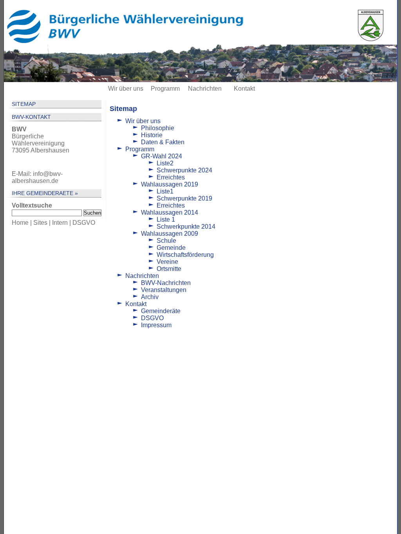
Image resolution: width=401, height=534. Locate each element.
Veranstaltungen (163, 290)
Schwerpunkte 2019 (184, 198)
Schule (166, 240)
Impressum (156, 325)
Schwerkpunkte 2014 (186, 226)
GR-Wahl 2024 (161, 156)
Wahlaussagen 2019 (169, 184)
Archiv (150, 297)
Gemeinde (171, 247)
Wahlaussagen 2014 (169, 212)
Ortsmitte (169, 268)
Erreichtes (171, 177)
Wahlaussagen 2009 (169, 233)
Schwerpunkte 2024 (184, 170)
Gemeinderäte (161, 311)
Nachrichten (205, 88)
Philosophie (157, 128)
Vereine (167, 261)
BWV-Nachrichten (166, 283)
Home (20, 222)
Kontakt (244, 88)
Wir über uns (125, 88)
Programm (165, 88)
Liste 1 (166, 219)
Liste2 (165, 163)
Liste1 (165, 191)
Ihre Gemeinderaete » (45, 193)
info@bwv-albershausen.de (37, 177)
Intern (60, 222)
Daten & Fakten (162, 142)
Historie (152, 135)
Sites (40, 222)
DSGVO (83, 222)
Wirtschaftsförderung (185, 254)
